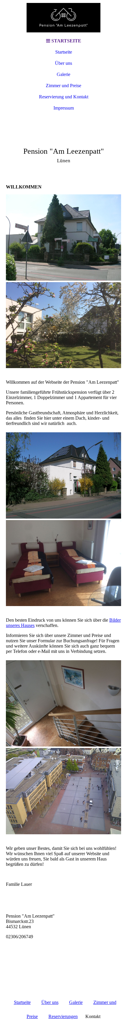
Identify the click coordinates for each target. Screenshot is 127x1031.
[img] (63, 17)
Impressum (63, 107)
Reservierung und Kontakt (63, 96)
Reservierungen (63, 1016)
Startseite (63, 51)
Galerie (63, 74)
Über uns (63, 63)
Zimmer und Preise (63, 85)
